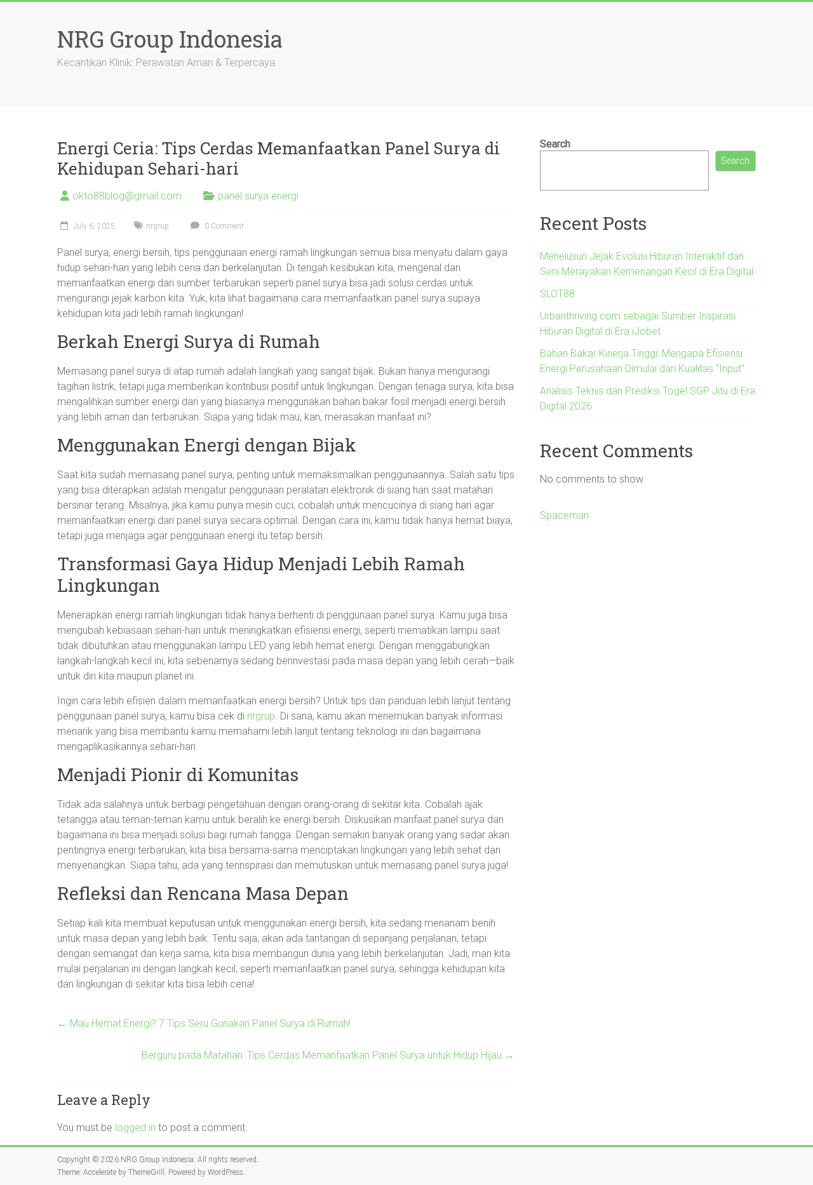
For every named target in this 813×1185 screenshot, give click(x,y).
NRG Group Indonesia (170, 38)
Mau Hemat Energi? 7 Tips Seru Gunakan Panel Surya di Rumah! (204, 1023)
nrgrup (157, 226)
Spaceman (564, 515)
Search (555, 144)
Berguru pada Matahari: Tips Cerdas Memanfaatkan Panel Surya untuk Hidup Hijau (328, 1055)
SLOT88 (557, 294)
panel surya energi (258, 196)
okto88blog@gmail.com (127, 196)
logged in (135, 1127)
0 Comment (223, 226)
